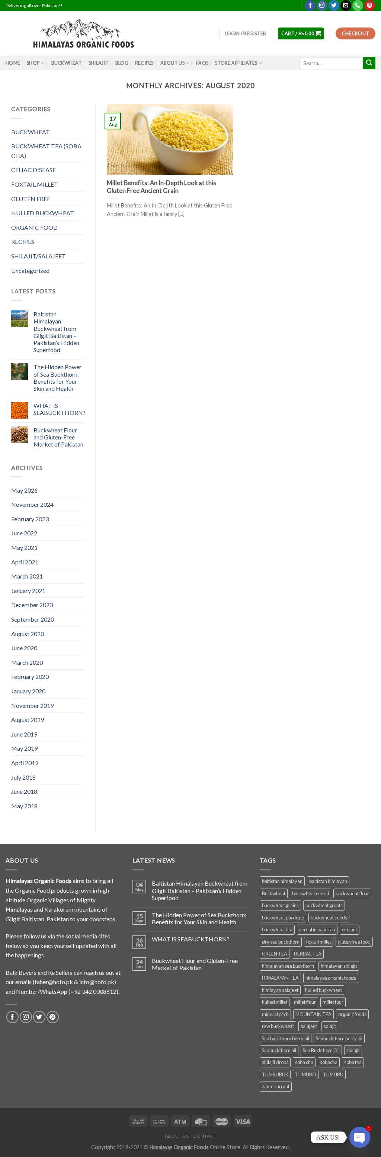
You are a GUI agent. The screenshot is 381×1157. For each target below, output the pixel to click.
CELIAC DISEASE (33, 169)
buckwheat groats (324, 905)
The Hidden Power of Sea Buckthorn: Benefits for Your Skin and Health (57, 377)
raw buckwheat (278, 1026)
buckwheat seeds (329, 918)
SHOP (33, 63)
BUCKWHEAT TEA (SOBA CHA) (46, 150)
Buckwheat (273, 893)
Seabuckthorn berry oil (339, 1038)
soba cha (304, 1062)
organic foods (352, 1014)
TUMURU (333, 1074)
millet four (333, 1002)
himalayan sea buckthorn (288, 966)
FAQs (202, 63)
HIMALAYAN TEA (280, 978)
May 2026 (24, 490)
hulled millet (274, 1002)
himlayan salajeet (280, 990)
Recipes (144, 63)
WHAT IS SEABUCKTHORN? (59, 409)
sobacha (328, 1062)
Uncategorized (30, 270)
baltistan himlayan (328, 881)
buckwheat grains (280, 905)
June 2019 (24, 734)
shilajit (353, 1050)
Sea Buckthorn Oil (321, 1050)
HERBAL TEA (307, 954)
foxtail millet (318, 942)
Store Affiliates (236, 63)
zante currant (275, 1086)
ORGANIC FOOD (34, 227)
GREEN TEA (274, 954)
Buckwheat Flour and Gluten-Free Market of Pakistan (58, 437)
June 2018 (24, 791)
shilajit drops (275, 1062)
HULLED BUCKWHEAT (42, 212)
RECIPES (22, 241)
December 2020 (32, 604)
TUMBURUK (275, 1074)
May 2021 (24, 547)
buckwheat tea (277, 929)
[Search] (369, 63)
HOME (13, 63)
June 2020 (24, 647)
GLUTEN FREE (30, 198)
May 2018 (24, 805)
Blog (121, 63)
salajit (330, 1026)
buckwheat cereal (310, 893)
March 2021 (27, 576)
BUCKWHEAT (66, 63)
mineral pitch (275, 1014)
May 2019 (24, 748)
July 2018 (23, 777)
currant (349, 929)
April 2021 (24, 561)
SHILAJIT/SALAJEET (38, 256)
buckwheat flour (352, 893)
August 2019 (27, 719)
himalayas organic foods (330, 978)
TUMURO (305, 1074)
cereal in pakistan (317, 929)
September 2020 (32, 619)
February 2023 (30, 518)
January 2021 (28, 590)
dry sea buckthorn (281, 942)
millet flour (305, 1002)
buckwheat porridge (283, 918)
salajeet (309, 1026)
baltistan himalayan (282, 881)
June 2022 (24, 532)
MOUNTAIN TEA (313, 1014)
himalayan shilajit (339, 966)
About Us (172, 63)
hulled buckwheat (323, 990)
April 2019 (24, 762)
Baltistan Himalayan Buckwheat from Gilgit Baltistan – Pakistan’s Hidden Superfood (56, 331)
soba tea (353, 1062)
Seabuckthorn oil (279, 1050)
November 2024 (32, 504)
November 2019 (32, 705)
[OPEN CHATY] (359, 1137)
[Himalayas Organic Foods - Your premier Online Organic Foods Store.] (88, 33)
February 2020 (30, 676)
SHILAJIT (99, 63)
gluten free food (354, 942)
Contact (204, 1136)
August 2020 (27, 633)
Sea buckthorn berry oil (285, 1038)
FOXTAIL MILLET (34, 184)
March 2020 (27, 662)
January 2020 (28, 690)
